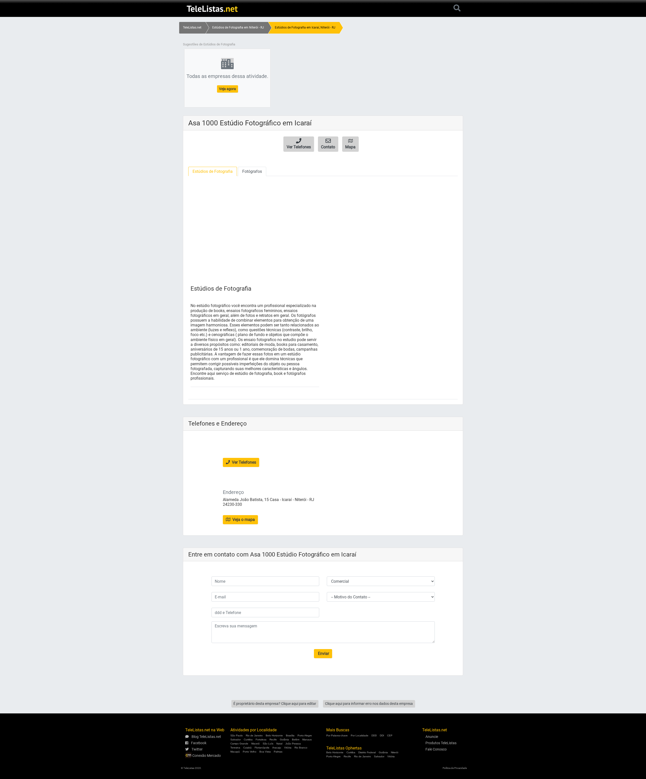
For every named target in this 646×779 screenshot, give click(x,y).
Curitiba (248, 739)
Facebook (198, 743)
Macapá (235, 751)
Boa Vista (265, 751)
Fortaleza (261, 739)
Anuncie (431, 737)
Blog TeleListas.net (206, 737)
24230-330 (232, 504)
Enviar (323, 653)
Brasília (290, 735)
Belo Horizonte (274, 735)
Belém (295, 739)
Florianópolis (262, 747)
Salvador (235, 739)
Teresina (235, 747)
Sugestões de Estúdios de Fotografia (209, 44)
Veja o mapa (243, 519)
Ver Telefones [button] (243, 462)
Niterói (394, 752)
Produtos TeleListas (440, 743)
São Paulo (236, 735)
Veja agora (227, 89)
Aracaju (276, 747)
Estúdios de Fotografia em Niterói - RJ (238, 27)
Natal (279, 743)
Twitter (197, 749)
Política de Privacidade (455, 768)
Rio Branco (300, 747)
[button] (298, 144)
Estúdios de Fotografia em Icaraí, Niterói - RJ (305, 27)
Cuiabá (247, 747)
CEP (389, 735)
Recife (273, 739)
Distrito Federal (367, 752)
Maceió (255, 743)
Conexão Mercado (206, 756)
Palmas (278, 751)
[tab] (212, 171)
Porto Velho (249, 751)
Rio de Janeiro (254, 735)
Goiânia (284, 739)
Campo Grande (239, 743)
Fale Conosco (436, 749)
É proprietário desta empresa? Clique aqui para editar (274, 704)
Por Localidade (359, 735)
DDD (374, 735)
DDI (382, 735)
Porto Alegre (305, 735)
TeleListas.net (192, 27)
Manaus (307, 739)
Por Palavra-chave (337, 735)
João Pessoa (293, 743)
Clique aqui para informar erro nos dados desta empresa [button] (369, 704)
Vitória (287, 747)
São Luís (268, 743)
